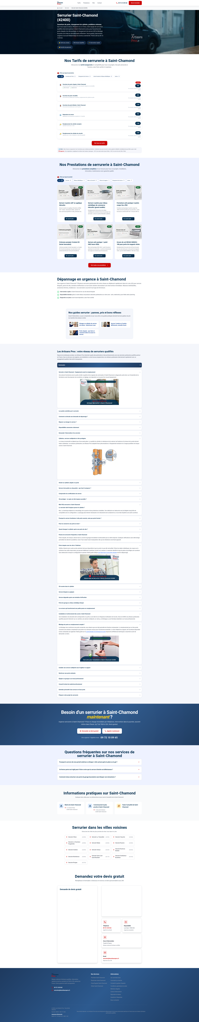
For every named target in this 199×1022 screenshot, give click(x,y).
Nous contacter (115, 1000)
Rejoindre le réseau (116, 994)
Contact (99, 3)
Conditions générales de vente (119, 986)
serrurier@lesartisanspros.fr (111, 958)
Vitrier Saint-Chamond (97, 986)
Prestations (86, 3)
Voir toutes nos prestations (98, 265)
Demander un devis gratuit (90, 731)
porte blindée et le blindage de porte (96, 631)
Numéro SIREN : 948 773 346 (59, 1011)
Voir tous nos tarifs (99, 143)
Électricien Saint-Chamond (98, 980)
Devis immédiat (135, 3)
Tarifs (79, 3)
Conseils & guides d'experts (118, 983)
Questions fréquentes (116, 997)
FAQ (93, 3)
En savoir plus (70, 218)
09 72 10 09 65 (122, 3)
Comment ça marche (116, 980)
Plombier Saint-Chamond (98, 977)
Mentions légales (115, 989)
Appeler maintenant (113, 731)
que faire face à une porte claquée (107, 552)
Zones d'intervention (116, 991)
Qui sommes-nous (115, 977)
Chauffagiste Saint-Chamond (99, 983)
